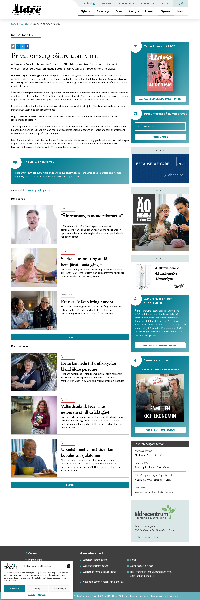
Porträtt (150, 11)
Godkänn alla (15, 588)
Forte (133, 559)
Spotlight (133, 11)
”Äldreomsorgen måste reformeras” (92, 215)
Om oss (165, 3)
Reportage (103, 11)
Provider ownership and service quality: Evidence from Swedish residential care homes (74, 172)
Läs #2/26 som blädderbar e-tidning (160, 98)
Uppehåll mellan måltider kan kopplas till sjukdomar (87, 452)
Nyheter (86, 11)
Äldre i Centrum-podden (160, 429)
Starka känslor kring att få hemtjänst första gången (84, 261)
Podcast (106, 3)
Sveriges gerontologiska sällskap (100, 571)
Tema (118, 11)
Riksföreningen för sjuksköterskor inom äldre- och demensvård (151, 573)
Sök (183, 3)
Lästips (181, 11)
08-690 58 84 (103, 596)
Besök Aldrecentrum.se (150, 536)
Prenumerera (126, 3)
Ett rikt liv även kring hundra (87, 302)
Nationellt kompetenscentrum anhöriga (103, 581)
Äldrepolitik (43, 190)
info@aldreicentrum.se (126, 596)
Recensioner (66, 294)
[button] (68, 566)
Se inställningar (60, 588)
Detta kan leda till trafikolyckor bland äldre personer (88, 366)
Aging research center (141, 565)
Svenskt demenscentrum (95, 565)
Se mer (70, 337)
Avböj (37, 588)
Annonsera (147, 3)
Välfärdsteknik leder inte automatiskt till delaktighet (85, 409)
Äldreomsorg (29, 190)
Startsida (15, 23)
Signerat (166, 11)
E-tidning (89, 3)
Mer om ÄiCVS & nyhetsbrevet (160, 345)
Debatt (64, 208)
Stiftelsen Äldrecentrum (95, 559)
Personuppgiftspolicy (37, 594)
